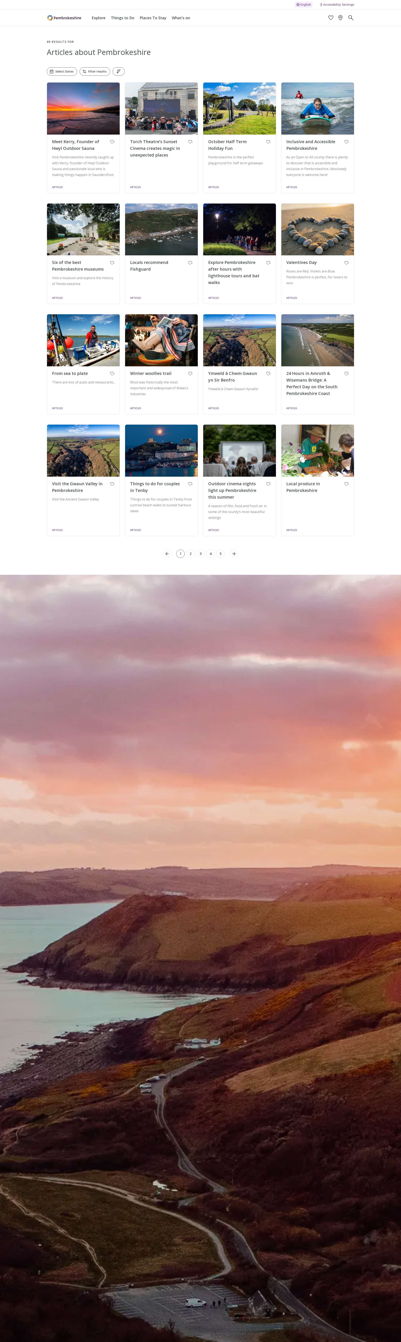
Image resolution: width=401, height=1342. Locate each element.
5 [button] (221, 553)
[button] (167, 554)
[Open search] (351, 17)
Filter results (97, 71)
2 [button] (191, 553)
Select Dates (64, 71)
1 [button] (180, 553)
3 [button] (201, 553)
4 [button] (211, 553)
